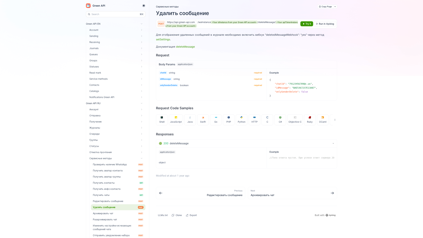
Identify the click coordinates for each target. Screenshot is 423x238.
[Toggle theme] (143, 5)
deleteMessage (185, 46)
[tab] (161, 120)
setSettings (163, 39)
